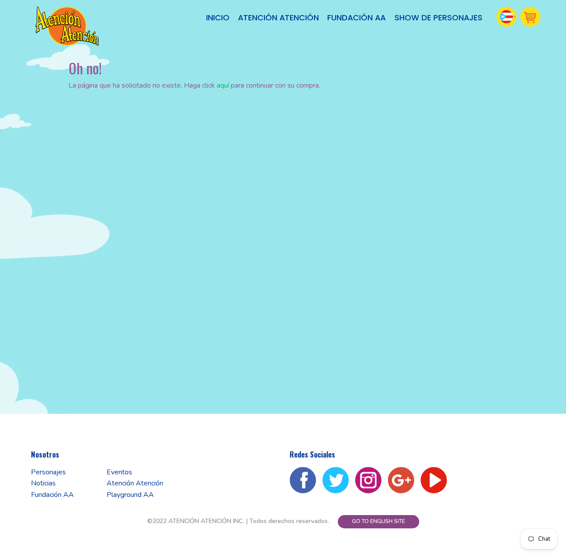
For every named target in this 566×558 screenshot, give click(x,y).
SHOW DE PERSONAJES (438, 17)
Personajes (48, 472)
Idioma (507, 17)
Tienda (531, 17)
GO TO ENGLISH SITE (378, 521)
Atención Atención (278, 17)
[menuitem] (218, 18)
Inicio (217, 17)
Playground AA (130, 495)
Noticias (43, 483)
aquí (223, 85)
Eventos (119, 472)
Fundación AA (356, 17)
